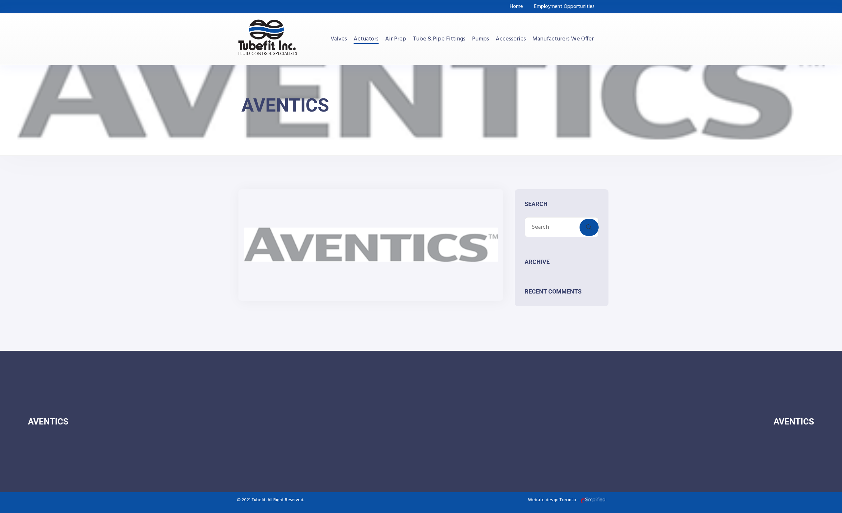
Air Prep (395, 39)
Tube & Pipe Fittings (439, 39)
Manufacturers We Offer (563, 39)
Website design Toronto (552, 500)
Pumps (480, 39)
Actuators (366, 39)
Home (516, 6)
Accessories (511, 39)
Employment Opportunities (564, 6)
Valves (339, 39)
